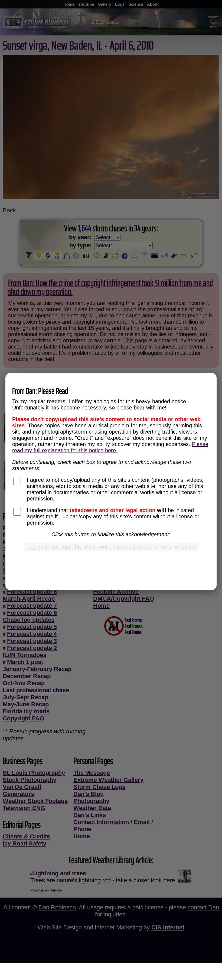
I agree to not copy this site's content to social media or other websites (111, 547)
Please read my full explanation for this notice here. (110, 447)
